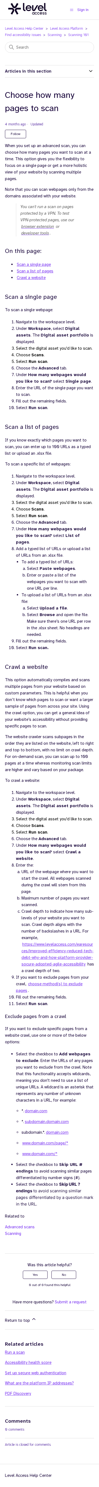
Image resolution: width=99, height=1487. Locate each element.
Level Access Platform (66, 28)
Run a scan (15, 1352)
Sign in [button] (83, 9)
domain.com (36, 1111)
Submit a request (71, 1302)
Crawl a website (31, 277)
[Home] (27, 17)
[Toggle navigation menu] (71, 9)
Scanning (55, 34)
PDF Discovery (18, 1393)
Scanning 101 (78, 34)
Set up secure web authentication (35, 1373)
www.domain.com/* (39, 1154)
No (64, 1275)
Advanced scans (20, 1227)
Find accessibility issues (23, 34)
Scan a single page (34, 264)
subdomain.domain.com (47, 1121)
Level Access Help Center (24, 28)
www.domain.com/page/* (45, 1143)
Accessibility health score (28, 1362)
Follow (15, 134)
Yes (35, 1275)
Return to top (18, 1320)
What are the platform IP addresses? (39, 1383)
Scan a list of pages (35, 271)
